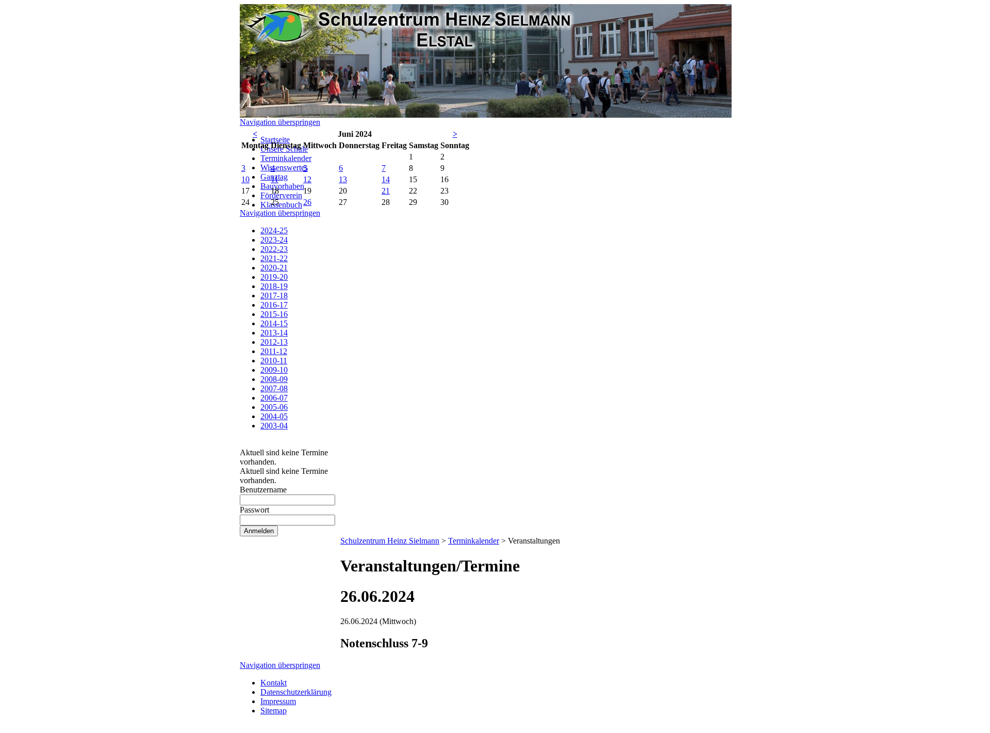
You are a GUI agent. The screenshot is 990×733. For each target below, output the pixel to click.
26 (307, 202)
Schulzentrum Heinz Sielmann (389, 540)
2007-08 (274, 388)
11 (274, 179)
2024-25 (274, 230)
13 (343, 179)
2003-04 (274, 425)
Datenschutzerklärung (296, 692)
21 (386, 190)
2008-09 (274, 379)
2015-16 (274, 314)
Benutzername (263, 489)
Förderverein (281, 195)
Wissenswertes (284, 167)
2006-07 (274, 397)
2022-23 (274, 249)
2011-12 (273, 351)
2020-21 (274, 267)
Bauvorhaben (282, 186)
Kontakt (273, 682)
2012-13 (274, 342)
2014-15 (274, 323)
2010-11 (273, 360)
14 (386, 179)
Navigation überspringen (280, 122)
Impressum (278, 701)
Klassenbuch (281, 204)
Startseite (275, 139)
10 (245, 179)
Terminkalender (285, 158)
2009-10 (274, 369)
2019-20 (274, 277)
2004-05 (274, 416)
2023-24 (274, 239)
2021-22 (274, 258)
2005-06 (274, 407)
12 (307, 179)
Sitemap (273, 710)
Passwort (254, 509)
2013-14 (274, 332)
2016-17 (274, 304)
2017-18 (274, 295)
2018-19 (274, 286)
